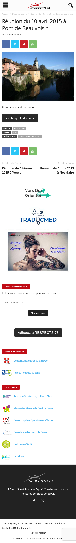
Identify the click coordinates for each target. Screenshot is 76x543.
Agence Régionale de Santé (27, 372)
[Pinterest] (24, 44)
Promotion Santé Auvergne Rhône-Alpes (33, 396)
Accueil (5, 13)
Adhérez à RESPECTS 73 (38, 333)
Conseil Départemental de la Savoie (30, 360)
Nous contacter (38, 532)
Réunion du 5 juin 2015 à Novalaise (57, 170)
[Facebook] (6, 44)
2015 (15, 132)
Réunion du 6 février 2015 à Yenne (17, 170)
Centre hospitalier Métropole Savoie (30, 432)
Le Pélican (19, 456)
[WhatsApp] (33, 44)
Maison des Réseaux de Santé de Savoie (33, 408)
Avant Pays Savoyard (29, 136)
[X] (15, 44)
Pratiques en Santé (23, 444)
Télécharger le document (19, 118)
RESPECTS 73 (19, 128)
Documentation (19, 13)
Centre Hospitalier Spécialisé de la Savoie (33, 420)
